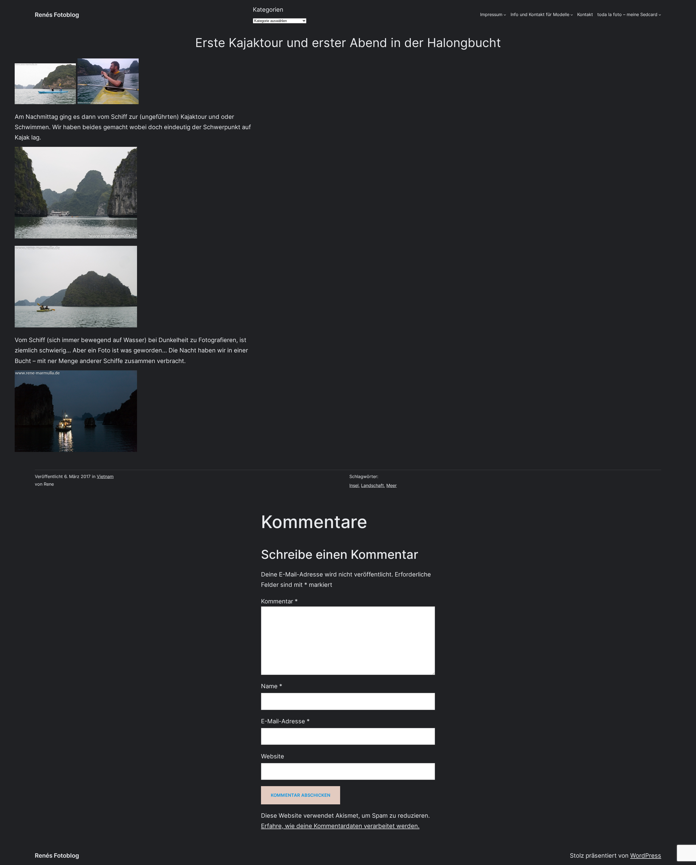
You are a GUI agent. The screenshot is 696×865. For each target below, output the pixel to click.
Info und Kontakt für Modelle (540, 14)
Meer (391, 485)
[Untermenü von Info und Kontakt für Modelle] (571, 14)
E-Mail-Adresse (285, 721)
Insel (354, 485)
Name (271, 686)
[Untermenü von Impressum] (505, 14)
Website (272, 756)
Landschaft (372, 485)
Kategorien (268, 9)
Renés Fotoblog (57, 14)
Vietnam (105, 476)
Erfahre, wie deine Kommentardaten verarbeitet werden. (340, 825)
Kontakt (585, 14)
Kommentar (279, 601)
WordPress (645, 855)
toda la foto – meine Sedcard (627, 14)
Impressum (491, 14)
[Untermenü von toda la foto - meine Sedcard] (659, 14)
